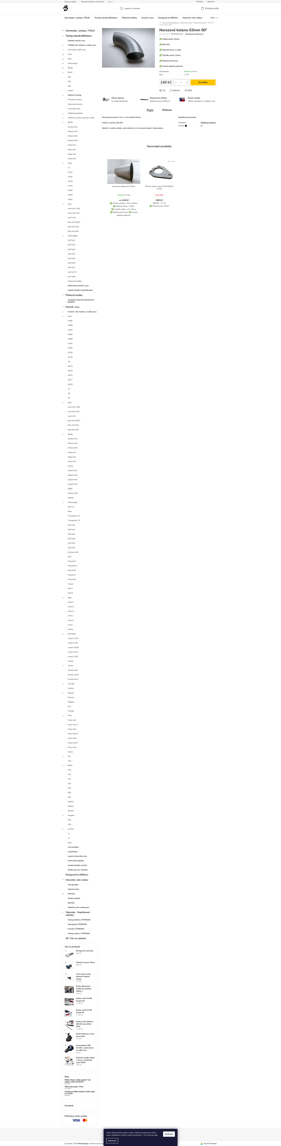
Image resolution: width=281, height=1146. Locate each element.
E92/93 (71, 811)
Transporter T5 (74, 516)
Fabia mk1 (72, 145)
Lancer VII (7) (73, 652)
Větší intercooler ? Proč (74, 1087)
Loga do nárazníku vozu (77, 856)
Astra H (71, 611)
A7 (69, 389)
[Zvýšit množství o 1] (186, 82)
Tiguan (70, 584)
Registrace (210, 2)
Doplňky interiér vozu (76, 40)
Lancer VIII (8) (73, 647)
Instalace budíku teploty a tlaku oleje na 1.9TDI (80, 1093)
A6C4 (70, 366)
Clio (69, 706)
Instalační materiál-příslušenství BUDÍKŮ (81, 301)
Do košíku (203, 82)
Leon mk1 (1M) (74, 208)
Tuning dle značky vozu (77, 49)
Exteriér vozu (72, 306)
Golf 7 (70, 588)
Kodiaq (70, 497)
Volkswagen (73, 63)
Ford (69, 715)
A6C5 (70, 370)
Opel (70, 597)
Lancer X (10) (73, 638)
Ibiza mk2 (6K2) (74, 222)
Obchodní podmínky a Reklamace (92, 2)
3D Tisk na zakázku (76, 938)
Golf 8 (70, 593)
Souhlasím (169, 1134)
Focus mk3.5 (73, 743)
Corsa (70, 625)
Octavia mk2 (73, 131)
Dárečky (71, 903)
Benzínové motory (75, 104)
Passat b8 (72, 579)
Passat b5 (72, 561)
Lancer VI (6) (73, 656)
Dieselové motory (75, 99)
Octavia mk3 (73, 136)
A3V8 (70, 181)
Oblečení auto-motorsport (78, 907)
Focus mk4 (72, 747)
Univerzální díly (74, 109)
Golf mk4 (71, 254)
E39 (69, 797)
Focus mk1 (72, 720)
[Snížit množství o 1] (175, 82)
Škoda (70, 68)
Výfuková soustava (75, 113)
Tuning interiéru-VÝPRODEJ (79, 920)
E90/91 (71, 806)
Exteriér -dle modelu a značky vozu (82, 312)
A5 (69, 361)
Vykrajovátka (73, 884)
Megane (71, 702)
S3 (69, 398)
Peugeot (71, 815)
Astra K (71, 620)
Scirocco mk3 (73, 552)
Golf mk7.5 (72, 272)
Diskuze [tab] (167, 110)
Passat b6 (72, 570)
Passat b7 (72, 575)
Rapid (70, 488)
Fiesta (70, 752)
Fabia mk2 (72, 149)
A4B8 (70, 334)
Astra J (70, 615)
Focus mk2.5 (73, 733)
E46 (69, 77)
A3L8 (70, 172)
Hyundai (71, 684)
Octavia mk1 (73, 127)
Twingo (71, 711)
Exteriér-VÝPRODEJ (76, 929)
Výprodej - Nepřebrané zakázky (78, 914)
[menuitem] (77, 17)
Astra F (71, 602)
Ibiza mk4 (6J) (73, 231)
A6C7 (70, 380)
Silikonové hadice (75, 281)
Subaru (70, 90)
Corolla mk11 (73, 679)
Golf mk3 (71, 249)
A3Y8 (70, 186)
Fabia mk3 (72, 154)
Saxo (70, 842)
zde (156, 1135)
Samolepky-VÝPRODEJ (77, 924)
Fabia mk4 (72, 158)
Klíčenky (71, 894)
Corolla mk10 (73, 675)
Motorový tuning (74, 95)
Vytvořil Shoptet (210, 1143)
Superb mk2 (73, 475)
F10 (69, 779)
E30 (69, 81)
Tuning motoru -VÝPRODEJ (79, 933)
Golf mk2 (71, 245)
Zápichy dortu (73, 889)
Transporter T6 (74, 520)
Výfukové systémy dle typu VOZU (81, 118)
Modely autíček (74, 898)
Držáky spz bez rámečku (78, 870)
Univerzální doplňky (76, 860)
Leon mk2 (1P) (73, 213)
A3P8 (70, 177)
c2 (69, 833)
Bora (70, 511)
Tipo (69, 761)
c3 (69, 838)
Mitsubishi (72, 634)
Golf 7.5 (71, 507)
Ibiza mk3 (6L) (73, 226)
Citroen (71, 829)
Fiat (69, 756)
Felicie (70, 466)
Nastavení (112, 1141)
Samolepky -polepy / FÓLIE (80, 30)
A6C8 (70, 384)
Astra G (71, 606)
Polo (69, 557)
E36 (69, 86)
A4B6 (70, 195)
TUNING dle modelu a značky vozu (82, 45)
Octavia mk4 (73, 140)
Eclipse (70, 661)
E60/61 (71, 802)
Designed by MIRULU (77, 874)
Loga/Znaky (72, 851)
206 (69, 820)
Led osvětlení (73, 847)
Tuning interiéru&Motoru (79, 35)
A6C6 (70, 375)
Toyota (70, 665)
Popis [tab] (150, 110)
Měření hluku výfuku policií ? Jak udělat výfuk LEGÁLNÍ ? (78, 1081)
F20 (69, 774)
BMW (70, 72)
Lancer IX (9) (73, 643)
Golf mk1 (71, 240)
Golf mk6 (71, 263)
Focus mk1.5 (73, 724)
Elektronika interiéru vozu (78, 285)
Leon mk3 (72, 217)
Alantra (71, 688)
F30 (69, 770)
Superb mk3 (73, 479)
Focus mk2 (72, 729)
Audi (70, 54)
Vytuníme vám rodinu (77, 879)
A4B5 (70, 190)
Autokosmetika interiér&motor (80, 290)
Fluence (71, 697)
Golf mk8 (71, 276)
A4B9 (70, 339)
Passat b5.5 (72, 566)
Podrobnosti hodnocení (194, 34)
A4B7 (70, 199)
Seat (69, 59)
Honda (70, 629)
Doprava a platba (70, 2)
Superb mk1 (73, 470)
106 (69, 824)
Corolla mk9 (73, 670)
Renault (71, 693)
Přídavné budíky (74, 295)
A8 (69, 393)
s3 (69, 167)
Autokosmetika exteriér (77, 865)
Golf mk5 (71, 258)
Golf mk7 (71, 267)
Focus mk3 (72, 738)
